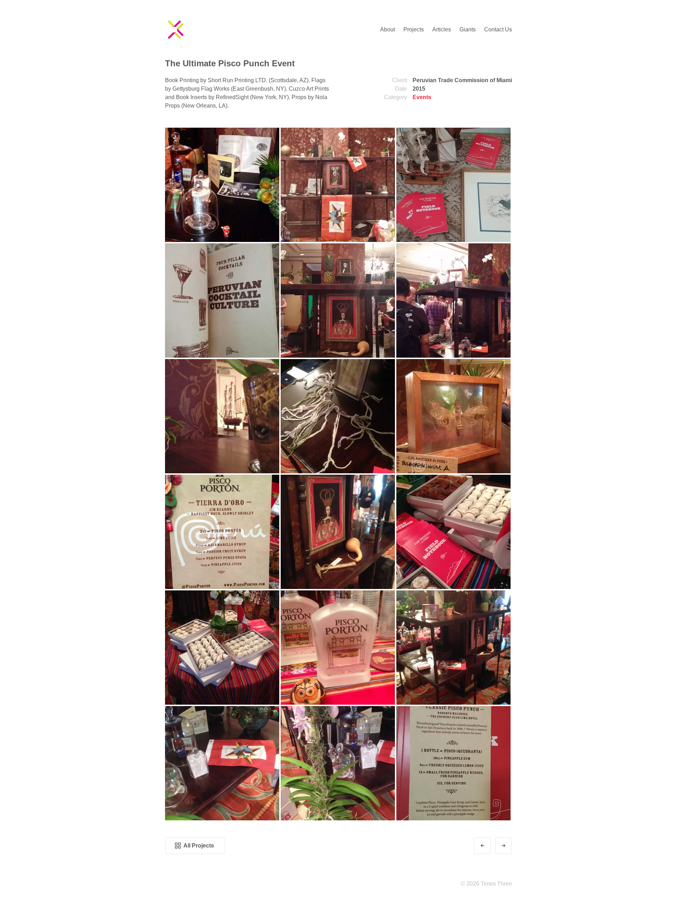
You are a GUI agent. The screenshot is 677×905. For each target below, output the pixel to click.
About (387, 29)
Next (510, 846)
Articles (441, 29)
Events (422, 97)
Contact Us (498, 29)
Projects (413, 29)
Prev (489, 846)
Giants (467, 29)
